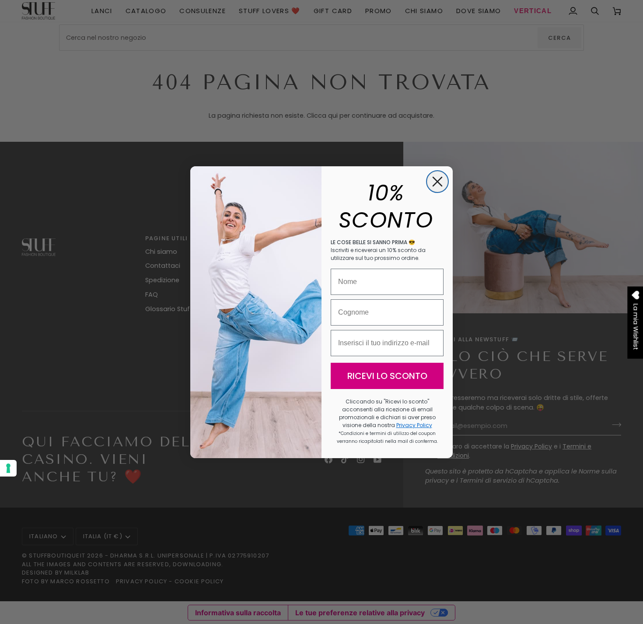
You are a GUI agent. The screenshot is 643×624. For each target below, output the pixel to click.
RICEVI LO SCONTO (387, 376)
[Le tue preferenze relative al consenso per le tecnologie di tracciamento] (8, 468)
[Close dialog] (437, 182)
